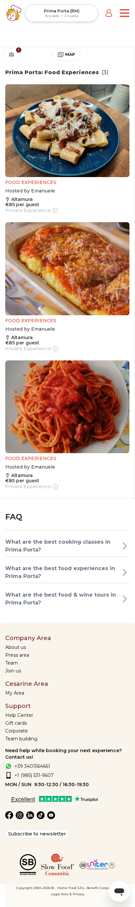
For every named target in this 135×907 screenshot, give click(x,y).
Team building (21, 739)
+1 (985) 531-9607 (34, 775)
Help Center (19, 715)
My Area (14, 693)
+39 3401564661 (32, 766)
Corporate (16, 731)
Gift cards (16, 723)
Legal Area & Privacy (67, 894)
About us (15, 647)
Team (11, 663)
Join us (13, 671)
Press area (17, 655)
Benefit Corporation (103, 888)
